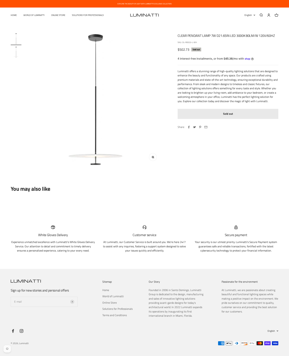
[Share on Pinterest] (200, 127)
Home (14, 15)
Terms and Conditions (114, 315)
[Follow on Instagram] (21, 331)
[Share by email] (206, 127)
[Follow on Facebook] (13, 331)
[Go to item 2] (16, 52)
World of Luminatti (33, 15)
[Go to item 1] (16, 39)
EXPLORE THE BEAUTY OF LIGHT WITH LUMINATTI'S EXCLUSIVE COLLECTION (144, 4)
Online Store (58, 15)
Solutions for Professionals (88, 15)
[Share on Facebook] (189, 127)
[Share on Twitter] (194, 127)
